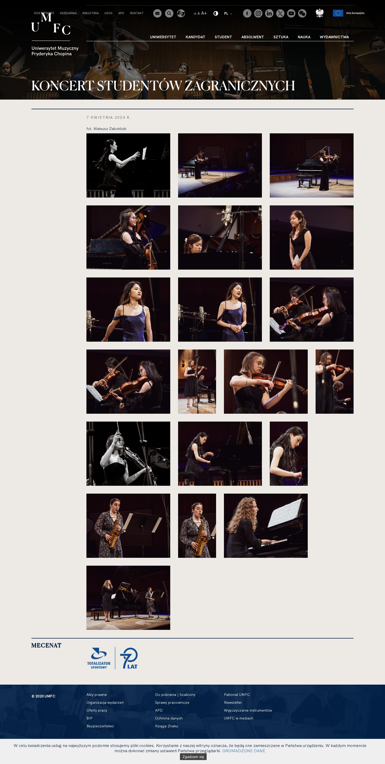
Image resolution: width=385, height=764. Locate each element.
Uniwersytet (163, 37)
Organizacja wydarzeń (105, 702)
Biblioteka (90, 13)
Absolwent (252, 37)
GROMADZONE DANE (243, 750)
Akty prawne (96, 694)
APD (121, 13)
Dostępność (44, 13)
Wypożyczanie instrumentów (248, 710)
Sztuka (280, 37)
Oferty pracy (96, 710)
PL (228, 13)
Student (223, 37)
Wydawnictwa (334, 37)
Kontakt (137, 13)
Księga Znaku (166, 726)
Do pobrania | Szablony (175, 694)
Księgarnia (68, 13)
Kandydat (195, 37)
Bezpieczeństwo (100, 726)
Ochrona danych (169, 718)
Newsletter (233, 702)
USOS (108, 13)
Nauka (304, 37)
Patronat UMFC (237, 694)
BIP (89, 718)
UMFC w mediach (238, 718)
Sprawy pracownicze (172, 702)
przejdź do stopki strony (27, 4)
